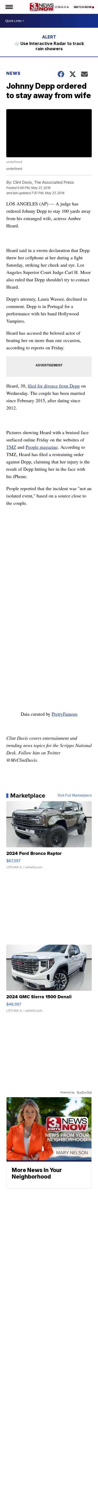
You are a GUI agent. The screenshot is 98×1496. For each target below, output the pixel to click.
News (13, 73)
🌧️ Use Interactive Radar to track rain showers (49, 46)
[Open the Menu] (9, 7)
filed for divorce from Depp (54, 386)
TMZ (11, 447)
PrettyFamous (65, 714)
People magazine (42, 447)
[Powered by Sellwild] (84, 1092)
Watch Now (83, 7)
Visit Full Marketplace (74, 795)
